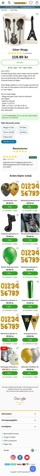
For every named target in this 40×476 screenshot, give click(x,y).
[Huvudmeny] (3, 3)
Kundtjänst (6, 427)
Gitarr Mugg (13, 10)
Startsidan (4, 10)
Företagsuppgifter (9, 420)
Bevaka (20, 63)
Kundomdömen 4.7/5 (28, 7)
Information (7, 414)
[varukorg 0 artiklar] (37, 2)
